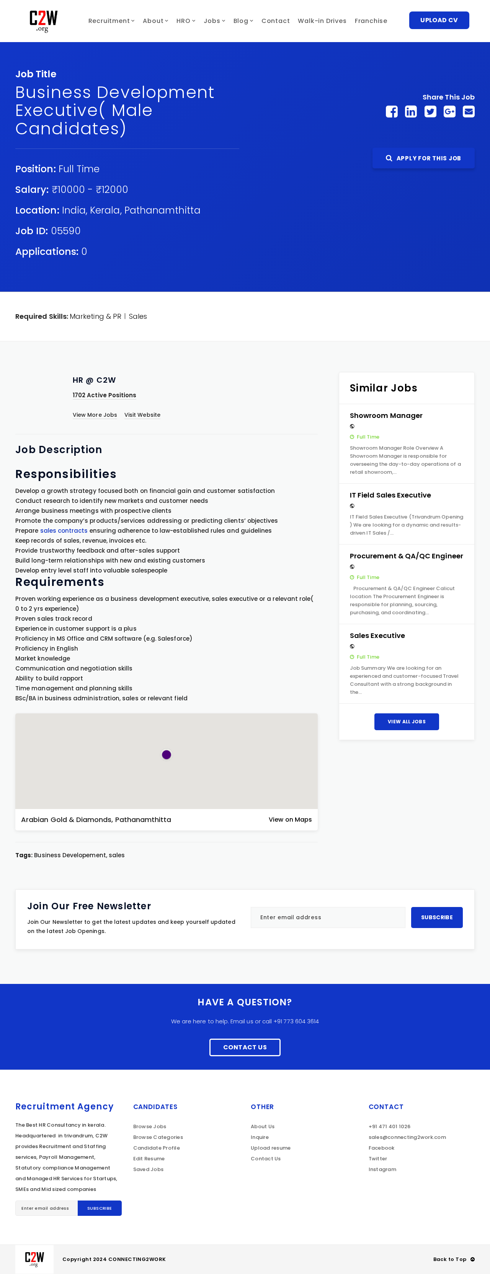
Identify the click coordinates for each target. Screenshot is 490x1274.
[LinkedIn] (411, 111)
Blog (241, 20)
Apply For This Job (428, 158)
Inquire (260, 1137)
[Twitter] (430, 111)
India (74, 210)
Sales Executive (377, 635)
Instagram (382, 1169)
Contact (275, 20)
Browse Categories (158, 1137)
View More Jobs (95, 415)
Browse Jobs (150, 1126)
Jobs (212, 20)
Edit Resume (149, 1158)
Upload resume (271, 1148)
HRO (183, 20)
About (153, 20)
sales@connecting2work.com (407, 1137)
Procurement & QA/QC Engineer (406, 556)
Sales (138, 316)
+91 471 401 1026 (390, 1126)
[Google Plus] (450, 111)
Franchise (371, 20)
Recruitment (109, 20)
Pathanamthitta (162, 210)
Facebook (382, 1148)
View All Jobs (407, 721)
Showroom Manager (386, 415)
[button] (166, 754)
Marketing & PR (95, 316)
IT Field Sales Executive (390, 495)
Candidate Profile (156, 1148)
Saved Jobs (148, 1169)
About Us (262, 1126)
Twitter (378, 1158)
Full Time (79, 169)
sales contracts (64, 531)
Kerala (105, 210)
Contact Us (245, 1047)
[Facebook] (392, 111)
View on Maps (290, 819)
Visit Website (142, 415)
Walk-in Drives (322, 20)
